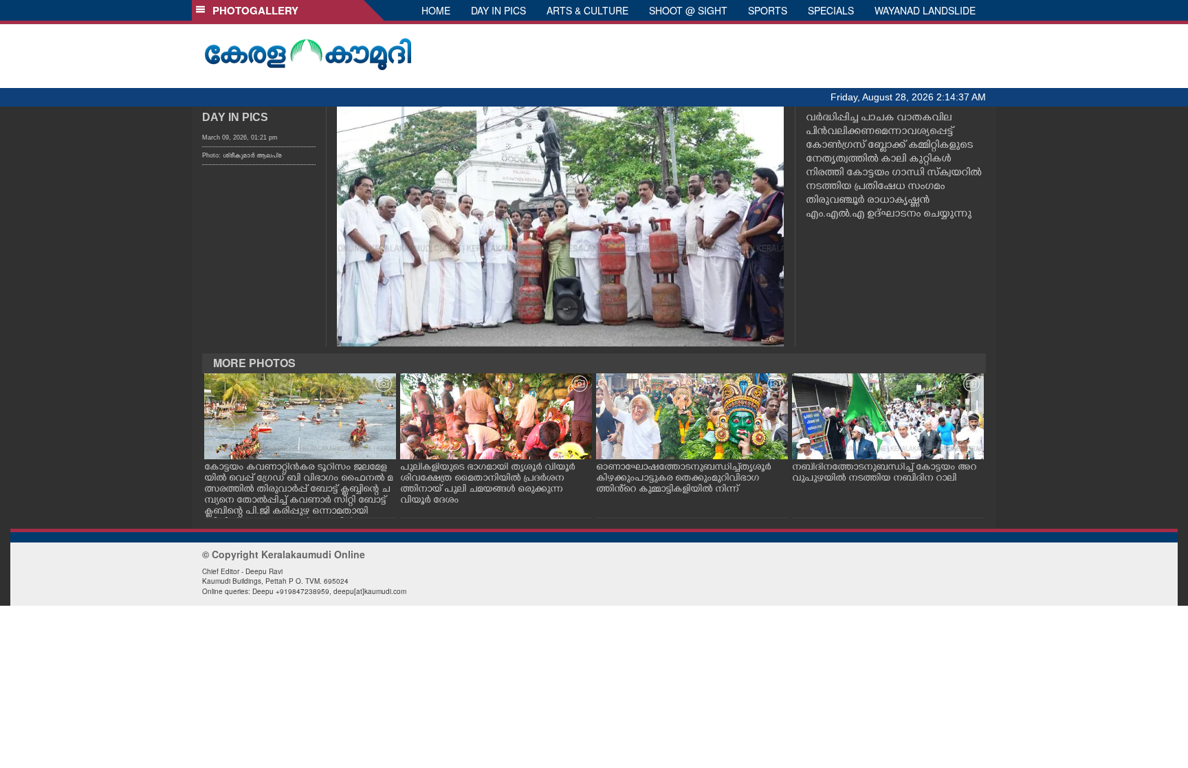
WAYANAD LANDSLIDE (925, 10)
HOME (435, 10)
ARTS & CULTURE (587, 10)
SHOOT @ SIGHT (688, 10)
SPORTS (767, 10)
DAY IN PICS (498, 10)
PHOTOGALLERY (252, 10)
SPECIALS (831, 10)
